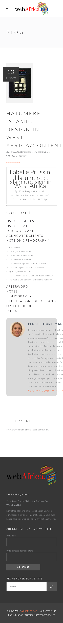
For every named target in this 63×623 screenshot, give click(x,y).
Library (23, 156)
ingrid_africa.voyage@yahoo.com (43, 390)
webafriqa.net (29, 610)
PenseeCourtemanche (21, 152)
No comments (42, 152)
